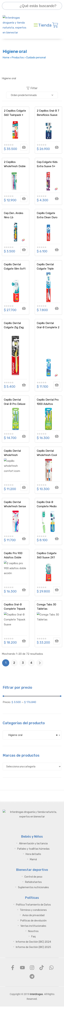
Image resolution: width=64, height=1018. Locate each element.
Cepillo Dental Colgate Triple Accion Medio (45, 266)
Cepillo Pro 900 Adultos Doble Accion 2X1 (13, 555)
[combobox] (32, 734)
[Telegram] (32, 976)
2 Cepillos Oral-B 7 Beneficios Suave (48, 113)
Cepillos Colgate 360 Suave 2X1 (47, 555)
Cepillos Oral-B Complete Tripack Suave (14, 606)
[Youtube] (22, 967)
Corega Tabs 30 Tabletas (46, 606)
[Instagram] (32, 967)
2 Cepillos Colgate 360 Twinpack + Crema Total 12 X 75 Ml (15, 113)
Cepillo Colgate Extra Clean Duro (47, 215)
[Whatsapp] (51, 967)
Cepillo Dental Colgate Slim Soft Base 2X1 (15, 266)
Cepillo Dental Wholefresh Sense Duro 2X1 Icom (15, 504)
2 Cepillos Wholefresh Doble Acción (15, 164)
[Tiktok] (41, 967)
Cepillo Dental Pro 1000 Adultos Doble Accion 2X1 (48, 402)
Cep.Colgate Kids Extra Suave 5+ (47, 164)
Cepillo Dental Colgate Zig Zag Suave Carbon (14, 325)
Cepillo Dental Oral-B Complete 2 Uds (48, 325)
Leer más (23, 147)
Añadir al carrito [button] (56, 147)
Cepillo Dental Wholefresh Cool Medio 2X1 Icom (47, 453)
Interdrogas (36, 994)
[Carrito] (55, 25)
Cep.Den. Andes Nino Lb (13, 215)
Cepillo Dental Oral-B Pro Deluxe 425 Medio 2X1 (14, 402)
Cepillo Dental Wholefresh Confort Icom (12, 453)
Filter (34, 88)
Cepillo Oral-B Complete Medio (47, 504)
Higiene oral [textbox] (32, 735)
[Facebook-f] (12, 967)
